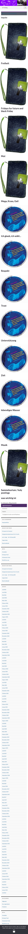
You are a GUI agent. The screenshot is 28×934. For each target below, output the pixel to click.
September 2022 (6, 677)
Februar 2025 (5, 627)
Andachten (4, 508)
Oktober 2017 (5, 791)
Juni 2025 (4, 622)
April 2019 (4, 759)
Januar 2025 (5, 630)
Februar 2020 (5, 734)
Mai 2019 (4, 756)
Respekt (5, 270)
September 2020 (6, 718)
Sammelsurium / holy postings (11, 491)
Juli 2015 (4, 846)
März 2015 (4, 857)
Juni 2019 (4, 753)
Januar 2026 (5, 606)
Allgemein (4, 901)
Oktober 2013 (5, 876)
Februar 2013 (5, 887)
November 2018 (5, 769)
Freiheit (5, 63)
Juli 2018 (4, 780)
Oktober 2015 (5, 840)
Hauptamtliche (5, 522)
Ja (14, 931)
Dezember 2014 (5, 860)
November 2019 (5, 739)
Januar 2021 (5, 707)
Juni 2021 (4, 698)
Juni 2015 (4, 849)
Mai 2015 (4, 851)
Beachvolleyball (5, 543)
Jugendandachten (12, 13)
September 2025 (6, 614)
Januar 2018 (5, 786)
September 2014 (6, 868)
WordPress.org (5, 560)
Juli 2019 (4, 750)
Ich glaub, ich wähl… (11, 236)
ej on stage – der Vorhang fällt (9, 537)
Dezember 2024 (5, 633)
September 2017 (6, 794)
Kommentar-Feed (6, 557)
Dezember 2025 (5, 608)
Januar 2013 (5, 890)
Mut (3, 156)
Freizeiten (4, 906)
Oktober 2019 (5, 742)
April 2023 (4, 666)
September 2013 (6, 879)
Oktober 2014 (5, 865)
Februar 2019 (5, 764)
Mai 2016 (4, 824)
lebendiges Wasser (10, 410)
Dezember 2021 (5, 690)
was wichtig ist (8, 498)
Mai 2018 (4, 783)
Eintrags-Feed (5, 554)
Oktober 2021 (5, 693)
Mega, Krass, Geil (9, 201)
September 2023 (6, 655)
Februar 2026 (5, 603)
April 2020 (4, 729)
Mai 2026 (4, 595)
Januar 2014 (5, 873)
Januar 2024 (5, 647)
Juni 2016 (4, 821)
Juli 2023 (4, 657)
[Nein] (26, 929)
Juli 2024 (4, 638)
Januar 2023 (5, 671)
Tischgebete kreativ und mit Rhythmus (11, 514)
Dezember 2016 (5, 808)
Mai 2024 (4, 641)
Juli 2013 (4, 881)
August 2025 (5, 617)
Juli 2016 (4, 819)
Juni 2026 (4, 592)
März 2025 (4, 625)
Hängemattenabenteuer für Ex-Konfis (10, 534)
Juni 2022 (4, 682)
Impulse (4, 511)
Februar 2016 (5, 832)
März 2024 (4, 644)
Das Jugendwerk (6, 904)
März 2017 (4, 802)
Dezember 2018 (5, 767)
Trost (3, 305)
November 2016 (5, 810)
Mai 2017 (4, 797)
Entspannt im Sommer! (7, 531)
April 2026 (4, 597)
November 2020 (5, 712)
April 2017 (4, 800)
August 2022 (5, 679)
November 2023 (5, 649)
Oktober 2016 (5, 813)
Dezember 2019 (5, 737)
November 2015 (5, 838)
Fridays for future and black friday (12, 109)
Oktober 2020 (5, 715)
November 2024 (5, 636)
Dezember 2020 (5, 709)
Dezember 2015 (5, 835)
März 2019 (4, 761)
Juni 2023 (4, 660)
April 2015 (4, 854)
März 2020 (4, 731)
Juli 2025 (4, 619)
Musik (4, 445)
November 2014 (5, 862)
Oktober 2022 (5, 674)
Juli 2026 (4, 589)
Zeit (3, 375)
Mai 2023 (4, 663)
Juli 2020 (4, 723)
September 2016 (6, 816)
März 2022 (4, 685)
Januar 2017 (5, 805)
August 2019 (5, 748)
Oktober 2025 (5, 611)
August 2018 (5, 778)
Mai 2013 (4, 884)
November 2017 (5, 789)
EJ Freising (4, 7)
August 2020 (5, 720)
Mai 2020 (4, 726)
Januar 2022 (5, 688)
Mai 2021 (4, 701)
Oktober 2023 (5, 652)
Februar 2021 (5, 704)
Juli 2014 (4, 871)
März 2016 (4, 830)
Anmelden (4, 552)
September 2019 (6, 745)
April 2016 (4, 827)
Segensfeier (5, 540)
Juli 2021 (4, 696)
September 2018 (6, 775)
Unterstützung (8, 340)
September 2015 (6, 843)
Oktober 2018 (5, 772)
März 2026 (4, 600)
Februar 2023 (5, 668)
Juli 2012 (4, 892)
